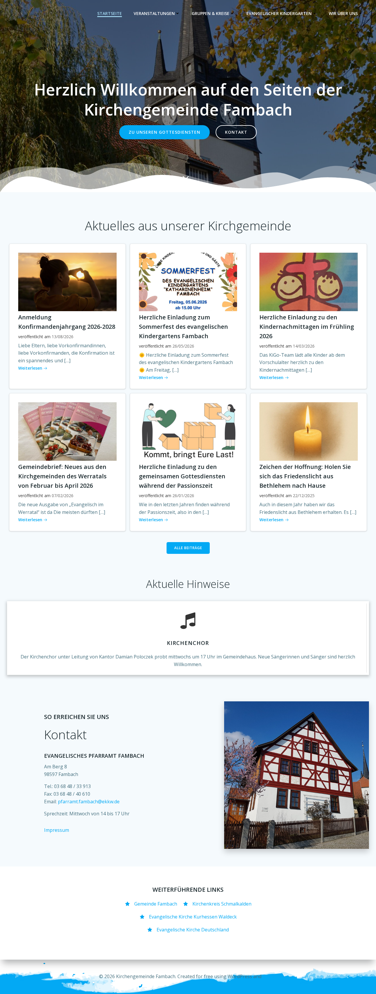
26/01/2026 (183, 495)
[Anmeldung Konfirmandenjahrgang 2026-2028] (67, 281)
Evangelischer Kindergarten (279, 13)
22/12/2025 (304, 495)
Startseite (109, 13)
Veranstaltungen (154, 13)
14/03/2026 (304, 346)
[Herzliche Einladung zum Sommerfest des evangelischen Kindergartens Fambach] (188, 281)
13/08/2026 (62, 336)
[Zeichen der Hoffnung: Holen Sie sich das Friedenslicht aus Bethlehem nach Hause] (308, 431)
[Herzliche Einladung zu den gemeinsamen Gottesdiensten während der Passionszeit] (188, 431)
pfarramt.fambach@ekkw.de (89, 801)
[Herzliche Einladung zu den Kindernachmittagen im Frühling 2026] (308, 281)
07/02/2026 (62, 495)
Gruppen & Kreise (210, 13)
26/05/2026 (183, 346)
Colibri (270, 976)
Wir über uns (343, 13)
